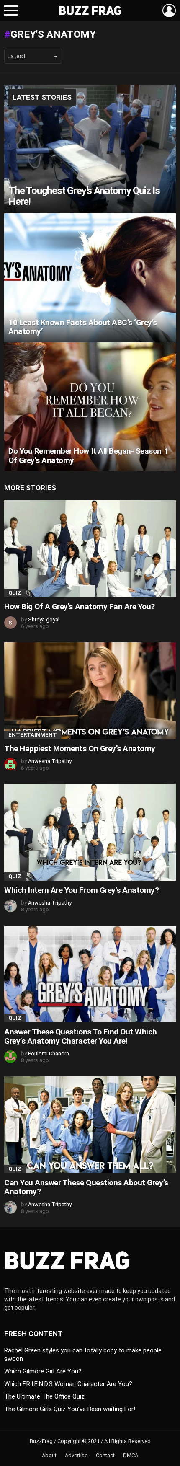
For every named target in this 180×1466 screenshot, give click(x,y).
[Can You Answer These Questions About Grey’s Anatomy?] (90, 1124)
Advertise (76, 1455)
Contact (105, 1455)
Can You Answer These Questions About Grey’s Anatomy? (86, 1187)
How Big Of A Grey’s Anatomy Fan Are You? (79, 606)
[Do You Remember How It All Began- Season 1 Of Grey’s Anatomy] (90, 406)
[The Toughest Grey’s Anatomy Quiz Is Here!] (90, 149)
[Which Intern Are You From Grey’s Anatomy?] (90, 832)
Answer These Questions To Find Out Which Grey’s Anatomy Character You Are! (80, 1036)
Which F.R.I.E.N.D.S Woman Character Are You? (68, 1384)
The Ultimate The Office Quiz (44, 1396)
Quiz (14, 593)
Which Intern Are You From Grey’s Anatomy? (81, 890)
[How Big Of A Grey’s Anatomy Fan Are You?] (90, 548)
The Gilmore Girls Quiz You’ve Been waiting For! (69, 1409)
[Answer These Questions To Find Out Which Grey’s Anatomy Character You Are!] (90, 974)
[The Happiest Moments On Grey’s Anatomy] (90, 690)
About (49, 1455)
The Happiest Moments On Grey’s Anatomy (79, 748)
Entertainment (32, 735)
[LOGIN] (169, 10)
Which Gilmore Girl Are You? (43, 1371)
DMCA (130, 1455)
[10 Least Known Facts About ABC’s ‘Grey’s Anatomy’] (90, 277)
